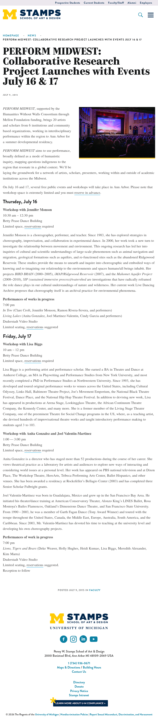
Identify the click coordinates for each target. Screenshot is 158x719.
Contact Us (79, 671)
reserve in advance (87, 192)
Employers (146, 3)
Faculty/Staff (116, 3)
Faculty (94, 590)
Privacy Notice (79, 691)
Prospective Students (67, 3)
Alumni (132, 3)
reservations (32, 226)
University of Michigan (47, 714)
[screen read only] (151, 15)
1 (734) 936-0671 (79, 663)
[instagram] (73, 639)
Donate (79, 686)
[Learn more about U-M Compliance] (79, 701)
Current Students (94, 3)
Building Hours (92, 667)
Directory (79, 682)
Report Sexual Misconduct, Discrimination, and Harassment (121, 714)
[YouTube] (93, 639)
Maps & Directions (68, 667)
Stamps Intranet (79, 695)
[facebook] (63, 639)
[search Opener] (140, 14)
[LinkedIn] (83, 639)
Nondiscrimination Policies (74, 714)
